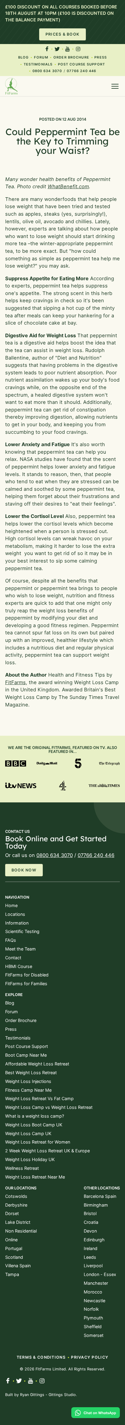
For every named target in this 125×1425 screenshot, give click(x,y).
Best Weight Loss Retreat (31, 1072)
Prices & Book (63, 34)
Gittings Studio (62, 1394)
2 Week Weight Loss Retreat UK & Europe (47, 1150)
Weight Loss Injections (28, 1081)
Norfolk (91, 1309)
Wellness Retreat (22, 1168)
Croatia (91, 1222)
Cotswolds (16, 1196)
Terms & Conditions (41, 1357)
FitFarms (15, 682)
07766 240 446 (81, 71)
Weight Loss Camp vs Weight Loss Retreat (49, 1107)
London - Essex (100, 1274)
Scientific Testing (22, 931)
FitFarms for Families (26, 983)
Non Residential (21, 1230)
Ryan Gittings (32, 1394)
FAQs (10, 940)
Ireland (90, 1248)
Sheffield (93, 1326)
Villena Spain (18, 1265)
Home (11, 905)
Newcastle (94, 1300)
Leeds (90, 1257)
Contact (13, 957)
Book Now (24, 870)
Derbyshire (16, 1205)
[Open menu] (115, 86)
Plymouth (93, 1317)
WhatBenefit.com (68, 186)
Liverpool (93, 1265)
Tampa (12, 1274)
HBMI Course (18, 966)
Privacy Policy (89, 1357)
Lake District (17, 1222)
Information (17, 922)
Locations (15, 914)
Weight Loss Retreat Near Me (35, 1176)
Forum (41, 57)
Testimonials (38, 64)
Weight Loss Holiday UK (30, 1159)
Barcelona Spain (100, 1196)
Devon (90, 1230)
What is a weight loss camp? (34, 1116)
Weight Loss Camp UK (28, 1133)
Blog (23, 57)
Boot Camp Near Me (26, 1055)
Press (100, 57)
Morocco (93, 1291)
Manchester (96, 1283)
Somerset (93, 1335)
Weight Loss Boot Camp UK (33, 1124)
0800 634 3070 (47, 71)
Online (11, 1239)
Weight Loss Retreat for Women (37, 1141)
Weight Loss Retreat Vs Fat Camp (39, 1098)
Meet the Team (20, 948)
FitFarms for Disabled (27, 974)
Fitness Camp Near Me (28, 1090)
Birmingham (96, 1205)
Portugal (13, 1248)
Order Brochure (71, 57)
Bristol (90, 1213)
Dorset (12, 1213)
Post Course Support (81, 64)
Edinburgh (94, 1239)
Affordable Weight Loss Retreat (37, 1063)
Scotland (14, 1257)
